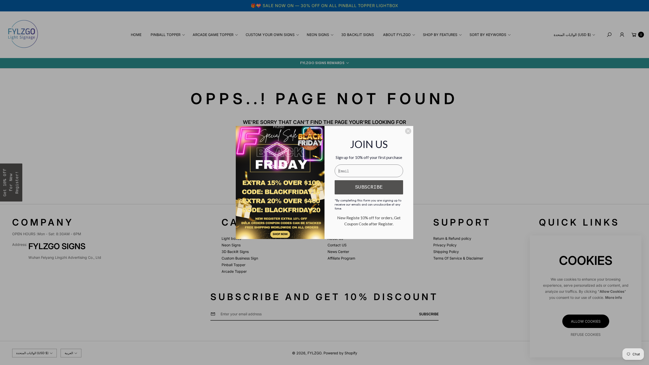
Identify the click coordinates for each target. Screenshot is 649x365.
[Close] (408, 131)
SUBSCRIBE (369, 187)
